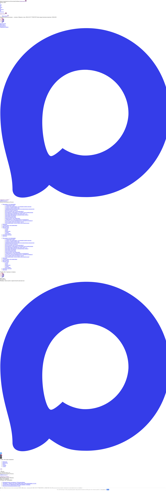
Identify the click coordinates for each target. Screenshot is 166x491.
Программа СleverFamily (10, 216)
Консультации (6, 226)
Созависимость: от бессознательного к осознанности (17, 219)
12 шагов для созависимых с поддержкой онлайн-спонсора (18, 206)
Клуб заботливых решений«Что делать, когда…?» (16, 213)
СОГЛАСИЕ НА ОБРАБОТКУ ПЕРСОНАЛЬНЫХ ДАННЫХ (16, 484)
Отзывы (7, 232)
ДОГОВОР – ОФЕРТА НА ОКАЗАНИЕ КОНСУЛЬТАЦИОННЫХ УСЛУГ (19, 483)
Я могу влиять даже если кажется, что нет (14, 221)
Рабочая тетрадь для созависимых (12, 218)
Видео (6, 230)
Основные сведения (7, 234)
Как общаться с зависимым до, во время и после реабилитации (19, 212)
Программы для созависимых (9, 204)
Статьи (6, 228)
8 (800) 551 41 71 (3, 200)
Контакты (5, 235)
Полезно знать (6, 227)
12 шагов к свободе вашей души (12, 207)
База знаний (8, 233)
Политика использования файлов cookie (11, 485)
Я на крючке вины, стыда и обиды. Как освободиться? (17, 223)
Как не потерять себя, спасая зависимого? (14, 211)
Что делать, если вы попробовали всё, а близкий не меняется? (19, 220)
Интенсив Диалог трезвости (11, 210)
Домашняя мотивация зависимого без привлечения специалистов (19, 209)
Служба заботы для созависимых (10, 225)
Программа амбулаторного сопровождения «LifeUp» (16, 214)
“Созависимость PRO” (10, 205)
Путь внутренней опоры (10, 217)
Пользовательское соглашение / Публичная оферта (14, 482)
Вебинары (5, 224)
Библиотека (7, 231)
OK (107, 489)
